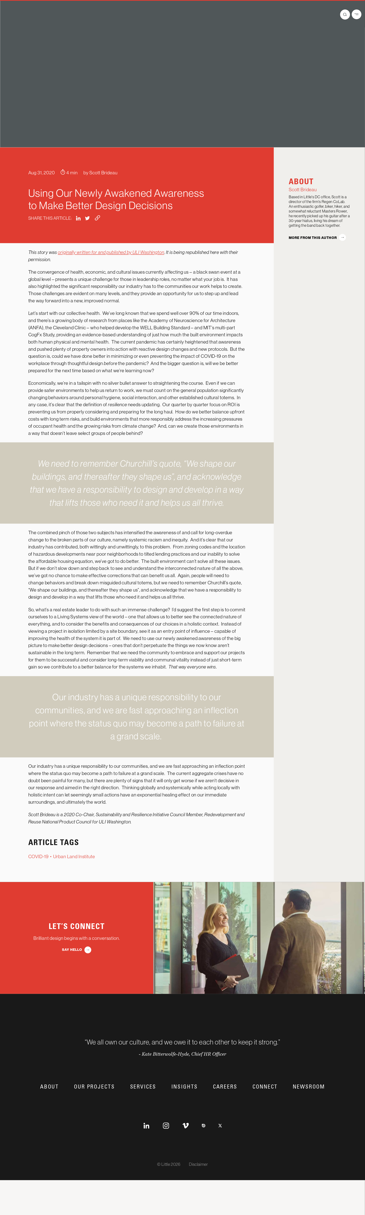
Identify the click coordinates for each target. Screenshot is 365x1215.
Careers (225, 1107)
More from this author (313, 258)
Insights (184, 1107)
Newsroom (309, 1107)
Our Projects (94, 1107)
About (49, 1107)
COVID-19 (38, 877)
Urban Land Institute (74, 877)
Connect (265, 1107)
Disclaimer (198, 1184)
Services (143, 1107)
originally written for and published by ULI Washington (111, 272)
